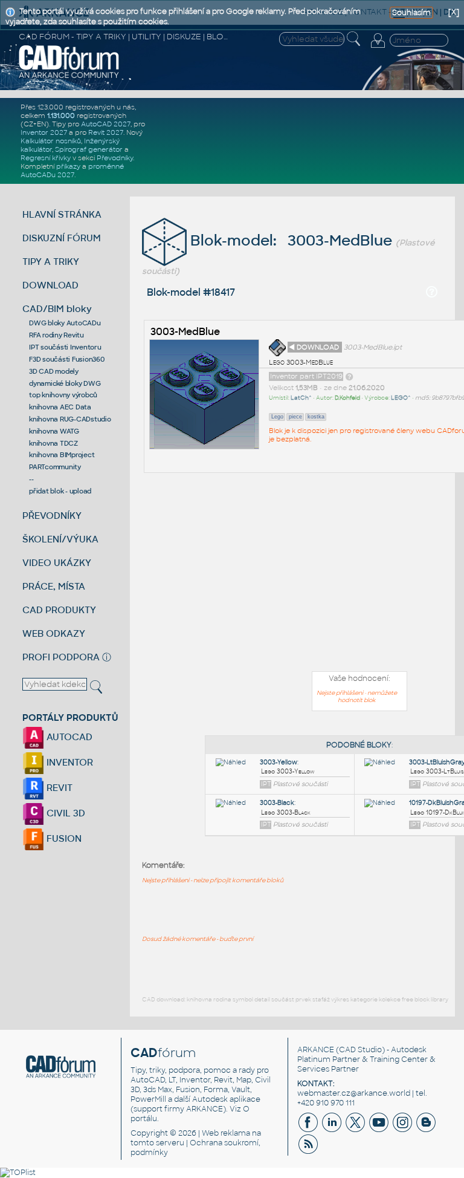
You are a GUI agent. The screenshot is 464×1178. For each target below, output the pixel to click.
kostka (316, 417)
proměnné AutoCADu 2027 (72, 170)
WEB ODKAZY (53, 633)
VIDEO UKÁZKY (56, 562)
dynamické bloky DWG (64, 383)
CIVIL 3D (64, 813)
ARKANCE (315, 1050)
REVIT (58, 787)
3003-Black (277, 803)
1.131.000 (61, 115)
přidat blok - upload (60, 491)
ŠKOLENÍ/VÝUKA (60, 539)
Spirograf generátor (89, 149)
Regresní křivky (46, 158)
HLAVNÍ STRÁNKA (62, 214)
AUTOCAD (68, 737)
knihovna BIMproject (61, 455)
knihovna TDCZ (53, 443)
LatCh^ (301, 398)
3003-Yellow (278, 762)
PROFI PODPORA (61, 657)
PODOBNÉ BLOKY (359, 745)
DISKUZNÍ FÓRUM (61, 238)
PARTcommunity (55, 467)
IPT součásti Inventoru (65, 347)
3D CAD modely (54, 371)
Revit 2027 (105, 132)
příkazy (68, 166)
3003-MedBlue (185, 331)
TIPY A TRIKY (50, 261)
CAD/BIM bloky (57, 308)
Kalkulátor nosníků (51, 141)
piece (295, 417)
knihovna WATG (54, 431)
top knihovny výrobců (63, 395)
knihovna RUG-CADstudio (70, 419)
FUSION (63, 838)
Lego (277, 417)
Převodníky (115, 158)
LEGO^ (401, 398)
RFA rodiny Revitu (56, 335)
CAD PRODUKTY (59, 610)
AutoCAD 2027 (105, 124)
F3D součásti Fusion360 (67, 359)
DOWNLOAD (50, 285)
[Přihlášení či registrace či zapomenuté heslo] (377, 48)
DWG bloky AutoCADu (65, 323)
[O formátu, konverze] (349, 376)
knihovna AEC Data (60, 407)
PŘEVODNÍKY (52, 515)
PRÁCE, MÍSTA (53, 586)
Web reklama (226, 1133)
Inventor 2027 (44, 132)
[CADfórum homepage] (69, 77)
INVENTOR (68, 762)
